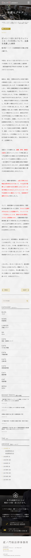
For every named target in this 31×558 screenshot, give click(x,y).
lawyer (6, 28)
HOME (3, 22)
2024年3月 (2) (9, 453)
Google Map (6, 549)
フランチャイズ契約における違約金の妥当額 (13, 407)
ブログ (8, 22)
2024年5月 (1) (9, 450)
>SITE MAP (5, 554)
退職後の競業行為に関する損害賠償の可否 (12, 414)
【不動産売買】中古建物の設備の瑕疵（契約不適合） (15, 421)
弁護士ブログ (14, 22)
